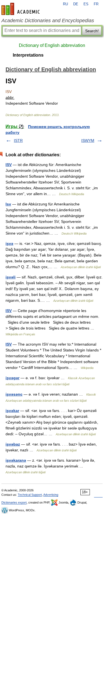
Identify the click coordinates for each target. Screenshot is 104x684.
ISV (9, 164)
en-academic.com (21, 9)
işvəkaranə (16, 460)
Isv (8, 204)
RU (65, 4)
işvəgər (12, 378)
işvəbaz (13, 444)
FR (96, 4)
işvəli (11, 277)
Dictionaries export (14, 502)
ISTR (18, 140)
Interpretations (28, 55)
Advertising (50, 494)
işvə (9, 243)
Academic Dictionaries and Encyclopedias (47, 20)
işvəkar (12, 410)
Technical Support (30, 494)
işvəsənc (14, 394)
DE (75, 4)
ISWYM (87, 140)
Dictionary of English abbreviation (52, 45)
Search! (92, 31)
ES (85, 4)
